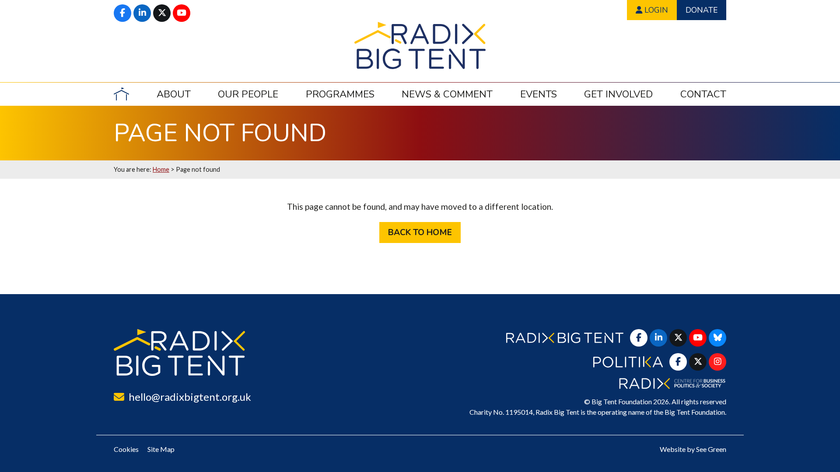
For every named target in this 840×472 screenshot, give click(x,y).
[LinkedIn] (142, 13)
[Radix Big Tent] (179, 352)
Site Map (161, 449)
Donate (702, 10)
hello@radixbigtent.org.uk (190, 396)
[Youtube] (181, 13)
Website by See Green (693, 449)
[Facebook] (122, 13)
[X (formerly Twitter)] (162, 13)
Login (655, 10)
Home (161, 169)
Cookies (126, 449)
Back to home (420, 232)
